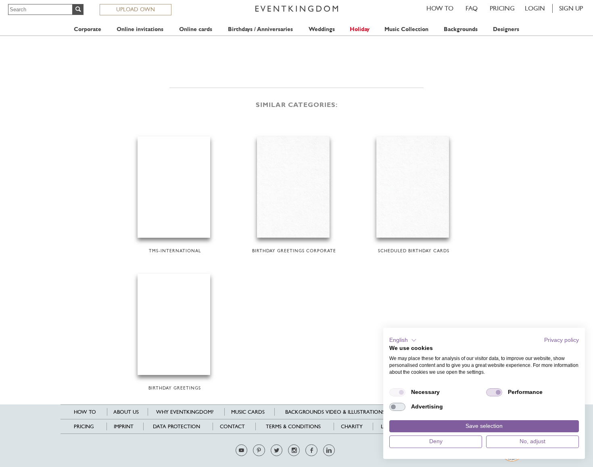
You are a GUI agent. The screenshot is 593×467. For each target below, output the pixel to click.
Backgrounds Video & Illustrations (335, 412)
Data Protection (176, 426)
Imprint (124, 426)
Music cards (248, 412)
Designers (506, 29)
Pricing (502, 8)
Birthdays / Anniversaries (260, 29)
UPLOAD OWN (135, 9)
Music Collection (406, 29)
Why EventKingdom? (184, 412)
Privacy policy (561, 340)
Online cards (195, 29)
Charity (352, 426)
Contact (232, 426)
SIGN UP (571, 8)
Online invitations (140, 29)
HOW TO (439, 8)
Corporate (87, 29)
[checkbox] (397, 392)
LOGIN (535, 8)
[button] (403, 340)
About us (126, 412)
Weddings (322, 29)
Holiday (360, 29)
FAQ (472, 8)
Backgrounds (461, 29)
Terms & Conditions (293, 426)
